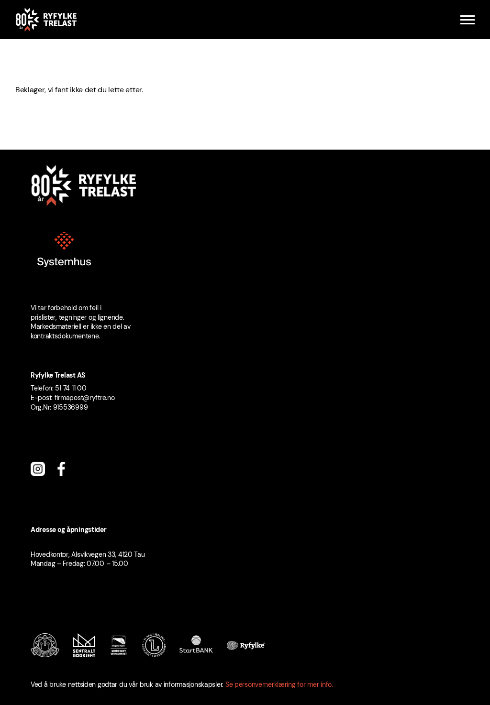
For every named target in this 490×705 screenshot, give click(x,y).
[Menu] (467, 20)
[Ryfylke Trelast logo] (46, 20)
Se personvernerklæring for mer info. (279, 684)
